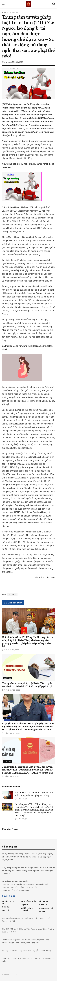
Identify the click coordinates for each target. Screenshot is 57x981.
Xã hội (42, 912)
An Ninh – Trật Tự (8, 902)
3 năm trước (21, 799)
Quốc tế (43, 905)
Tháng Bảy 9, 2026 (11, 776)
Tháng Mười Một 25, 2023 (12, 62)
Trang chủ (5, 12)
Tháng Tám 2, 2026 (11, 650)
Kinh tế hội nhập (28, 901)
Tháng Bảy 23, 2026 (11, 690)
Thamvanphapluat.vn (16, 975)
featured (12, 594)
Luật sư (15, 12)
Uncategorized (46, 908)
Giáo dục (6, 907)
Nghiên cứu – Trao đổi (27, 909)
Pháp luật (44, 901)
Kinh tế (5, 910)
